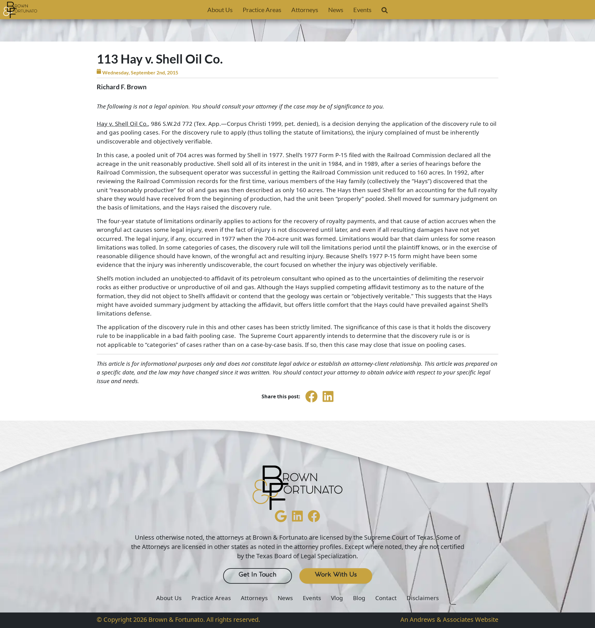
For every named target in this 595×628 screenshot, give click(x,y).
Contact (386, 598)
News (335, 9)
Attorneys (304, 9)
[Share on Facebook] (311, 402)
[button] (385, 11)
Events (362, 9)
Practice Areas (262, 9)
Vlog (337, 598)
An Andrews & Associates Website (449, 619)
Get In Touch (257, 575)
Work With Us (336, 575)
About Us (220, 9)
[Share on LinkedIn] (328, 402)
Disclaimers (423, 598)
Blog (359, 598)
